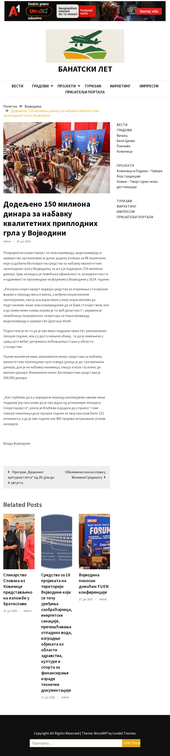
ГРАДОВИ (40, 85)
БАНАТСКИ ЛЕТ (85, 69)
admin (7, 241)
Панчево (123, 146)
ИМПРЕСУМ (149, 85)
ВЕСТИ (17, 85)
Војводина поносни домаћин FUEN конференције (94, 583)
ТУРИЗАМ (93, 85)
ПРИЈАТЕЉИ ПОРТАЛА (85, 91)
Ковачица (124, 151)
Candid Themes (124, 733)
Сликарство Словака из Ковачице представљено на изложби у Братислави (17, 589)
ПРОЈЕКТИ (67, 85)
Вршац (122, 135)
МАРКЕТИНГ (120, 85)
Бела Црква (126, 140)
